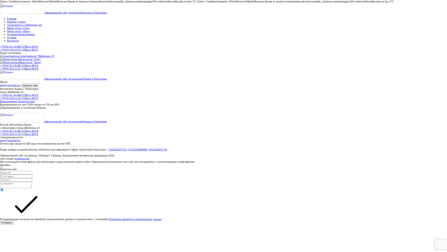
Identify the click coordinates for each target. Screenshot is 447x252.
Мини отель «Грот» (18, 28)
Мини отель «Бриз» (18, 31)
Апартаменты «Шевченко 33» (24, 24)
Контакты (13, 40)
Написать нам (30, 85)
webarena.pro (22, 158)
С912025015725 (117, 149)
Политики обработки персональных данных (135, 219)
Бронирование (8, 101)
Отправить (7, 222)
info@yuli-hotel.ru (10, 85)
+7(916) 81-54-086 (10, 46)
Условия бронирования (21, 34)
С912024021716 (157, 149)
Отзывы (12, 37)
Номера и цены (16, 21)
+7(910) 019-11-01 (10, 49)
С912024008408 (137, 149)
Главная (11, 18)
